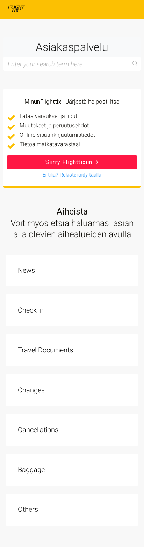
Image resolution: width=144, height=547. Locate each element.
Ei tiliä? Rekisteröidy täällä (72, 175)
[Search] (135, 64)
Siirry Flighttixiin (69, 162)
